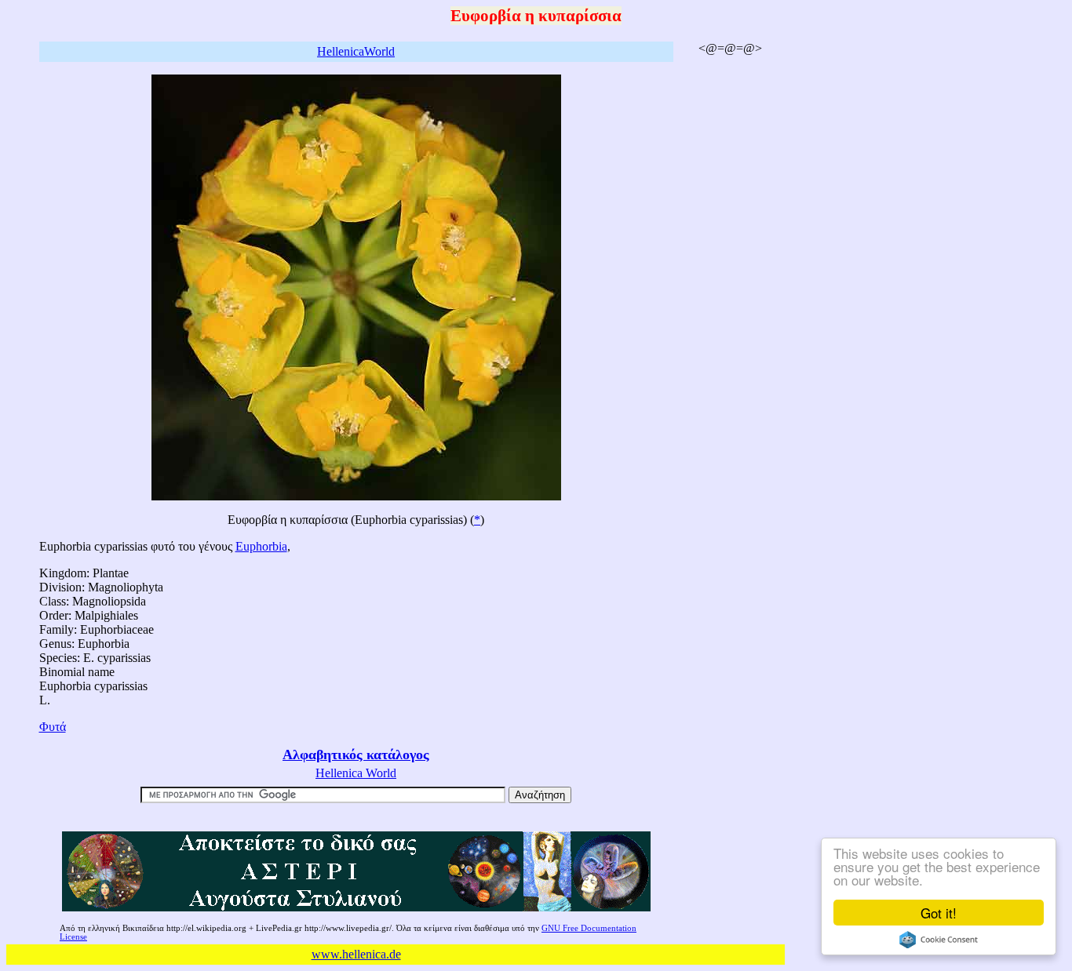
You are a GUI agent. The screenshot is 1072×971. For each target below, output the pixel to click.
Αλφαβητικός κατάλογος (356, 754)
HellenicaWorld (356, 51)
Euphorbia (261, 546)
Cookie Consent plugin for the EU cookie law (938, 939)
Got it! (939, 912)
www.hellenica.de (356, 954)
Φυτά (52, 726)
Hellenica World (355, 773)
